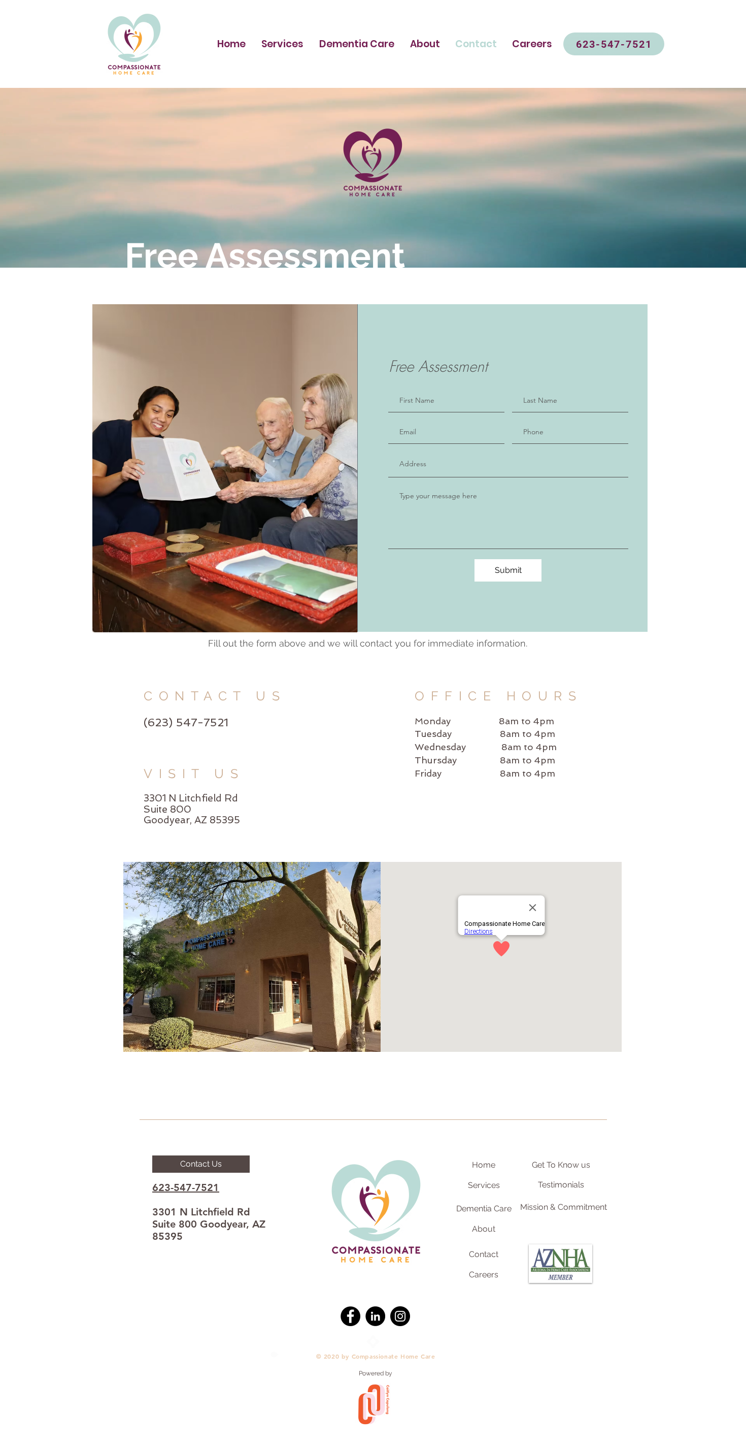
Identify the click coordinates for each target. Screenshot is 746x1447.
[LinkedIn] (375, 1316)
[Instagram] (400, 1316)
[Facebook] (350, 1316)
